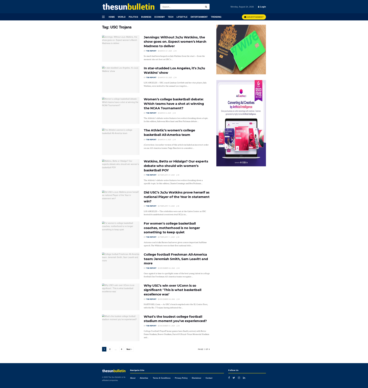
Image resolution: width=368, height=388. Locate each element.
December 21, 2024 (167, 325)
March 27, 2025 (165, 51)
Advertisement (255, 17)
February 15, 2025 (167, 206)
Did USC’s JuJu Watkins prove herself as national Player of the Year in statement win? (176, 196)
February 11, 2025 (167, 237)
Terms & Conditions (161, 377)
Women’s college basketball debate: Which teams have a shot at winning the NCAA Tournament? (174, 103)
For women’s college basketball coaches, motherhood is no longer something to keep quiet (172, 228)
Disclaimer (196, 377)
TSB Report (151, 51)
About (132, 377)
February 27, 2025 (167, 175)
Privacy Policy (181, 377)
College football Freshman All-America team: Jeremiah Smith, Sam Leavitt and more (176, 259)
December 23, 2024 (167, 299)
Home (112, 16)
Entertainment (199, 16)
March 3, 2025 (165, 139)
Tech (170, 16)
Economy (159, 16)
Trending (216, 16)
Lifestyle (182, 16)
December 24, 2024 (167, 268)
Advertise (144, 377)
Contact (209, 377)
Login (263, 6)
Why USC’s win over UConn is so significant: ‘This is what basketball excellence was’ (172, 290)
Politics (133, 16)
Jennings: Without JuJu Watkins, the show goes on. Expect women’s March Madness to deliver (175, 41)
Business (146, 16)
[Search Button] (207, 6)
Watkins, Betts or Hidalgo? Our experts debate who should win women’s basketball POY (176, 165)
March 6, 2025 (165, 113)
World (121, 16)
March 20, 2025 (165, 77)
